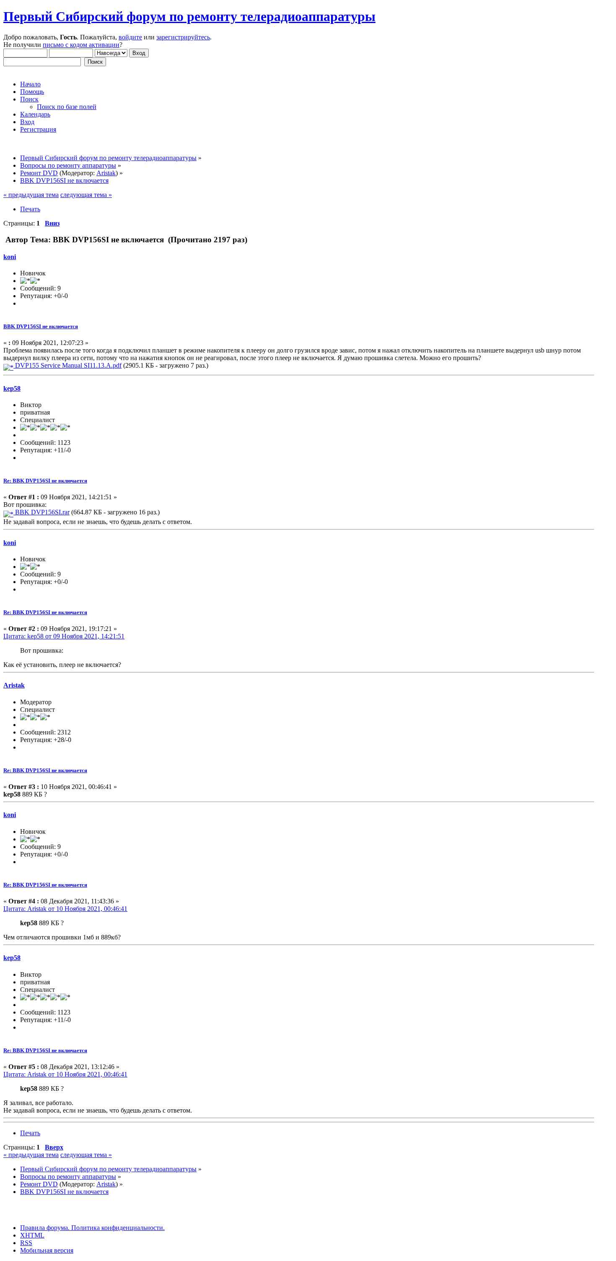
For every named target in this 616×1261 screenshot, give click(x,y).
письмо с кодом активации (81, 44)
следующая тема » (86, 194)
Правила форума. (45, 1227)
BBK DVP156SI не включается (40, 326)
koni (9, 256)
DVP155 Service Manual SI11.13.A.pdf (67, 365)
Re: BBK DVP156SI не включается (45, 480)
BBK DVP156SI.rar (41, 512)
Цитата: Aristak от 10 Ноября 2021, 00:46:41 (65, 908)
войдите (130, 37)
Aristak (106, 172)
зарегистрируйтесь (183, 37)
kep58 (12, 388)
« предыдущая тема (31, 194)
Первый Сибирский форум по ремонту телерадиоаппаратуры (189, 16)
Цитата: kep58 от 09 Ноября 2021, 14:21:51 (63, 636)
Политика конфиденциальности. (117, 1227)
